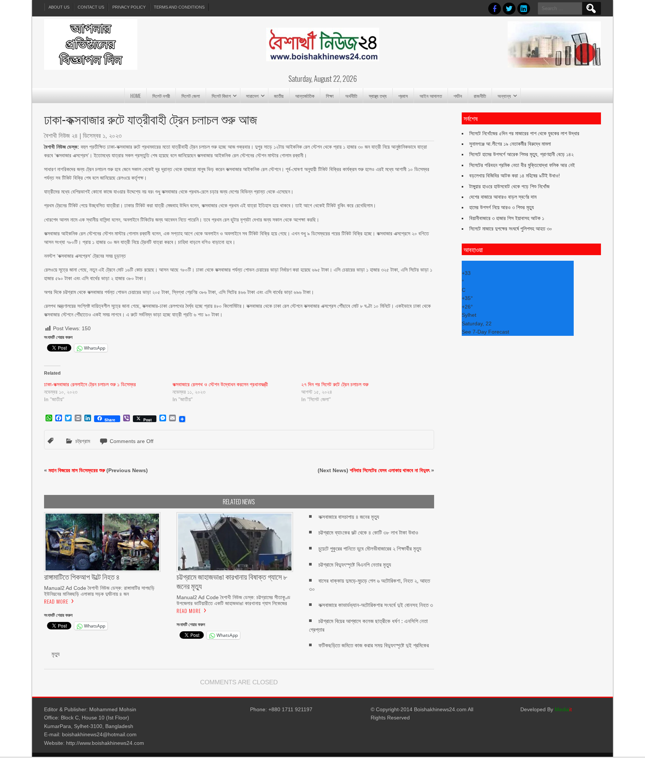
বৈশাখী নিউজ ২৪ (61, 135)
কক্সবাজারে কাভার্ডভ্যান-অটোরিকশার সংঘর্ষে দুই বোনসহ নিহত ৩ (375, 605)
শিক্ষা (330, 95)
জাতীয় (279, 95)
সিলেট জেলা (190, 95)
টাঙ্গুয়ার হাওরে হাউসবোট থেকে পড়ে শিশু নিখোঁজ (509, 186)
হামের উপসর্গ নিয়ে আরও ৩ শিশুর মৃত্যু (501, 207)
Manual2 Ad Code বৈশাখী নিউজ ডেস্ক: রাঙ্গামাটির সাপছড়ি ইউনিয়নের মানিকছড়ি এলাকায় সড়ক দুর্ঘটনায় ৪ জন (99, 591)
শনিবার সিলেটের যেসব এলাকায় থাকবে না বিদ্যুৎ (390, 470)
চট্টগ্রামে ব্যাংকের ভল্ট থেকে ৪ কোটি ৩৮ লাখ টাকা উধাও (368, 532)
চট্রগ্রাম (82, 441)
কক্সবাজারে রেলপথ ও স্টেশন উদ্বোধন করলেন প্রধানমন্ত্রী (220, 384)
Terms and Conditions (179, 7)
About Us (59, 7)
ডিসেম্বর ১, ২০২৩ (102, 135)
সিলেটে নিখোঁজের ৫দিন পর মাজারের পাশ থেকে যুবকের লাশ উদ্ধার (524, 133)
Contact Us (91, 7)
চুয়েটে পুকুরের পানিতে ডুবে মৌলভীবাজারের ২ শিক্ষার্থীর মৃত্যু (369, 548)
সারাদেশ (252, 95)
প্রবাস (403, 95)
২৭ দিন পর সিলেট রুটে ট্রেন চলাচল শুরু (334, 384)
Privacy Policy (129, 7)
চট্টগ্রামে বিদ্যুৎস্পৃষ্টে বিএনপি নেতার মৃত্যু (354, 564)
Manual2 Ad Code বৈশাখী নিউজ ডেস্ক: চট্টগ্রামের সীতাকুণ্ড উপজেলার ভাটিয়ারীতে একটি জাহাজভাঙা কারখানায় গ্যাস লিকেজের (233, 600)
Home (135, 95)
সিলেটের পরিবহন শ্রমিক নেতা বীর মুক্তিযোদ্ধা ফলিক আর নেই (522, 165)
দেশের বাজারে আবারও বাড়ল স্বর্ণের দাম (502, 197)
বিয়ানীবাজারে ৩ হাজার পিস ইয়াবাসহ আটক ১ (506, 218)
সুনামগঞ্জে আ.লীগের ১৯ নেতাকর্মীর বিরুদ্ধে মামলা (510, 144)
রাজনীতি (480, 95)
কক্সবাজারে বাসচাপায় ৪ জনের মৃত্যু (348, 517)
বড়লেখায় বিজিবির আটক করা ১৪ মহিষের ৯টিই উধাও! (514, 176)
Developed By (546, 709)
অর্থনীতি (351, 95)
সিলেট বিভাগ (221, 95)
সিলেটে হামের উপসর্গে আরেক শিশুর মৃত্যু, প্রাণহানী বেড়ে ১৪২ (521, 154)
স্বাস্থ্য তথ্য (378, 95)
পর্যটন (458, 95)
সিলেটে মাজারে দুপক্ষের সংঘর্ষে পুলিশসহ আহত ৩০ (510, 229)
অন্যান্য (504, 95)
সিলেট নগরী (161, 95)
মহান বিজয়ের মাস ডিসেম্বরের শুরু (77, 470)
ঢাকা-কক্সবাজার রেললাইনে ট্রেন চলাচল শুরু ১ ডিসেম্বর (90, 384)
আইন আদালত (431, 95)
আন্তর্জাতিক (304, 95)
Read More (56, 601)
